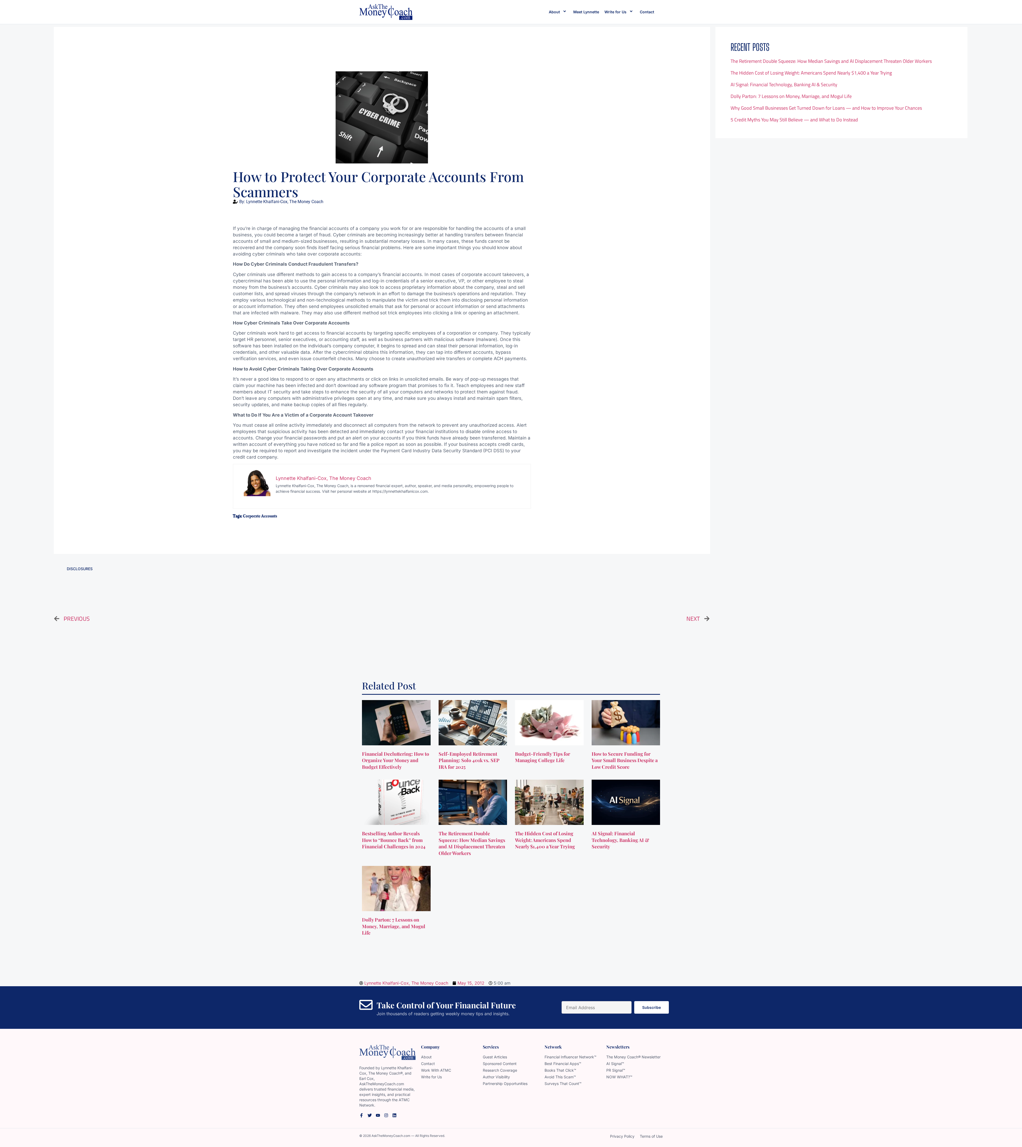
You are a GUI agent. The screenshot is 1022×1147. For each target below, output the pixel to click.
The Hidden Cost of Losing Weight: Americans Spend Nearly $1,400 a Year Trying (811, 72)
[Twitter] (370, 1115)
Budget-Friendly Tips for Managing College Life (542, 757)
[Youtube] (378, 1115)
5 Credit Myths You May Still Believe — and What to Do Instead (794, 119)
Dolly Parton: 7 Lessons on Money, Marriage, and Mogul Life (791, 96)
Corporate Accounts (260, 516)
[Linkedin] (394, 1115)
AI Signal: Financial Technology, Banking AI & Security (784, 84)
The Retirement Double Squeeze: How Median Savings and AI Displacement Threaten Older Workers (831, 61)
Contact (647, 12)
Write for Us (615, 12)
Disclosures (80, 568)
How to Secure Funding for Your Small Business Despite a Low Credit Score (625, 760)
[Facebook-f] (361, 1115)
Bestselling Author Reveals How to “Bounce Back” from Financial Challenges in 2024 (394, 840)
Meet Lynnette (586, 12)
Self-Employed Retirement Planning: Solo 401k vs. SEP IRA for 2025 (469, 760)
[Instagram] (386, 1115)
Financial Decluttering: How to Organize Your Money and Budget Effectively (395, 760)
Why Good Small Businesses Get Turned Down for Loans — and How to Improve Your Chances (826, 108)
